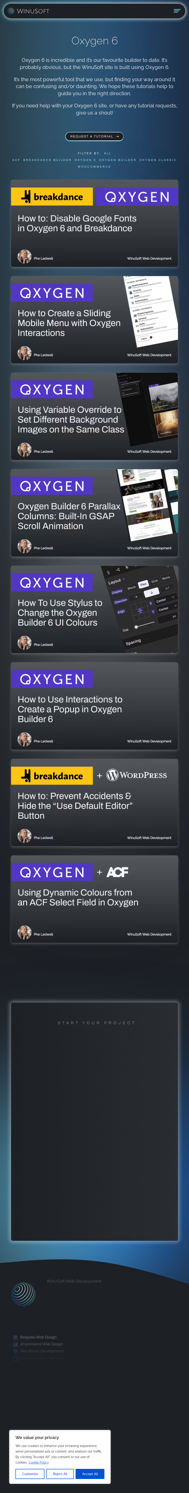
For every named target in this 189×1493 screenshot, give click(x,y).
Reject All (60, 1474)
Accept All (90, 1474)
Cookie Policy (39, 1462)
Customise (30, 1474)
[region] (60, 1457)
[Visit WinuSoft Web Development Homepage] (23, 1294)
